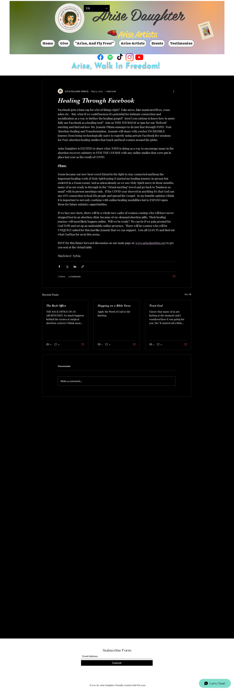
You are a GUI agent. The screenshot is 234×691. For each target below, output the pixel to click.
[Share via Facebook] (59, 266)
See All (187, 294)
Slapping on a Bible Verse (114, 305)
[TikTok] (120, 57)
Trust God (156, 305)
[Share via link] (82, 266)
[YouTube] (139, 57)
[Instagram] (130, 57)
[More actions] (174, 91)
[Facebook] (100, 57)
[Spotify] (110, 57)
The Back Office (56, 305)
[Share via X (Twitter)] (67, 266)
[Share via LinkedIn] (74, 266)
